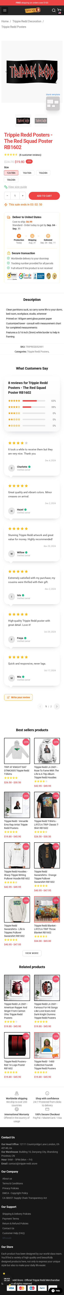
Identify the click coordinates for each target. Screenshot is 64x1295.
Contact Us (8, 1228)
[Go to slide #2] (41, 120)
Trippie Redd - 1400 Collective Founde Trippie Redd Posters (45, 1065)
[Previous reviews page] (40, 706)
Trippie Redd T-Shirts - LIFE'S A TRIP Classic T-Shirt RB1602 (46, 824)
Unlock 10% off (7, 1280)
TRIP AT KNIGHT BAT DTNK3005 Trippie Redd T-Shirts (16, 770)
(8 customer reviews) (30, 155)
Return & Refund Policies (15, 1223)
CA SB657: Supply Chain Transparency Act (24, 1198)
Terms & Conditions (12, 1183)
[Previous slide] (6, 71)
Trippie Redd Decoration (26, 21)
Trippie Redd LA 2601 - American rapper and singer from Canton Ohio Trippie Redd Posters (16, 1011)
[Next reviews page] (57, 706)
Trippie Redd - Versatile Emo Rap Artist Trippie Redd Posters (16, 824)
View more (32, 953)
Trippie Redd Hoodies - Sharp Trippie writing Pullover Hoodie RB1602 (17, 875)
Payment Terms (10, 1218)
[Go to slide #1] (23, 120)
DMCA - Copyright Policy (15, 1193)
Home (5, 21)
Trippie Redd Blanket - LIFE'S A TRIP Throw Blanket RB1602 (45, 929)
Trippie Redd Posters (13, 26)
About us (7, 1178)
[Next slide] (57, 71)
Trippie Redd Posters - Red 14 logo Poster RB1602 (15, 1065)
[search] (54, 10)
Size (6, 167)
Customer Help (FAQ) (13, 1233)
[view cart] (59, 10)
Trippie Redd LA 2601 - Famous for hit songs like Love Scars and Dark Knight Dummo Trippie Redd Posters (46, 1011)
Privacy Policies (10, 1188)
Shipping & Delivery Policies (16, 1213)
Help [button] (58, 1290)
